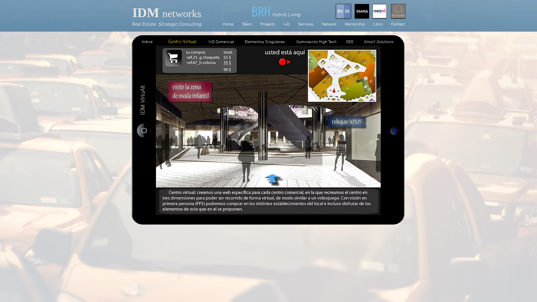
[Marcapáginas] (144, 130)
